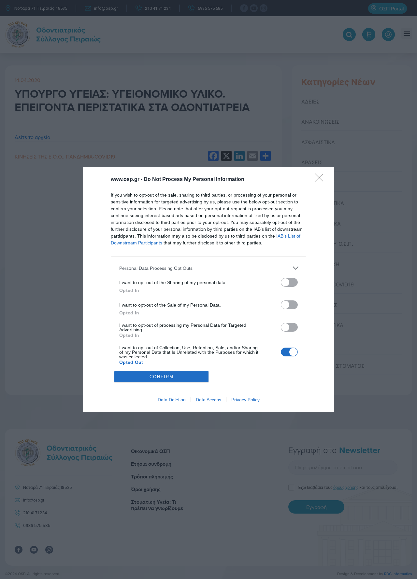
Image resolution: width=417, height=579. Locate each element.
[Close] (321, 179)
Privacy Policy (245, 399)
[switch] (289, 282)
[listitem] (208, 268)
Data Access (208, 399)
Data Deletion (172, 399)
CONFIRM (162, 376)
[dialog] (208, 289)
